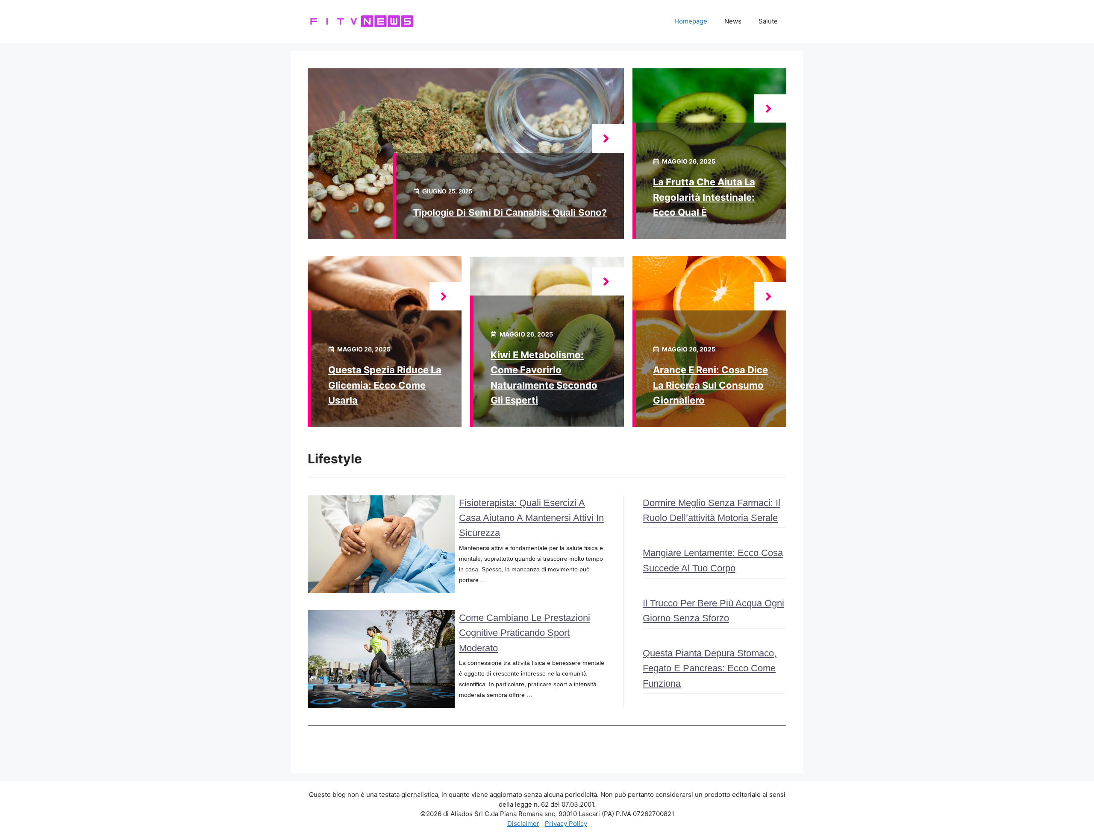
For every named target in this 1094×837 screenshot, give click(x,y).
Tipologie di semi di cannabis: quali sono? (510, 212)
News (732, 21)
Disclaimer (523, 823)
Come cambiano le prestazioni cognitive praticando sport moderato (524, 632)
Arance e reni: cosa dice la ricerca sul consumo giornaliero (710, 384)
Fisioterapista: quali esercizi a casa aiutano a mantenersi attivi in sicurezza (531, 518)
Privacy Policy (566, 823)
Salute (768, 21)
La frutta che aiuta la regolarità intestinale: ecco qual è (704, 196)
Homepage (690, 21)
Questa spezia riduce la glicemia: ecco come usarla (384, 384)
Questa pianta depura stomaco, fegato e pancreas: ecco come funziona (709, 668)
